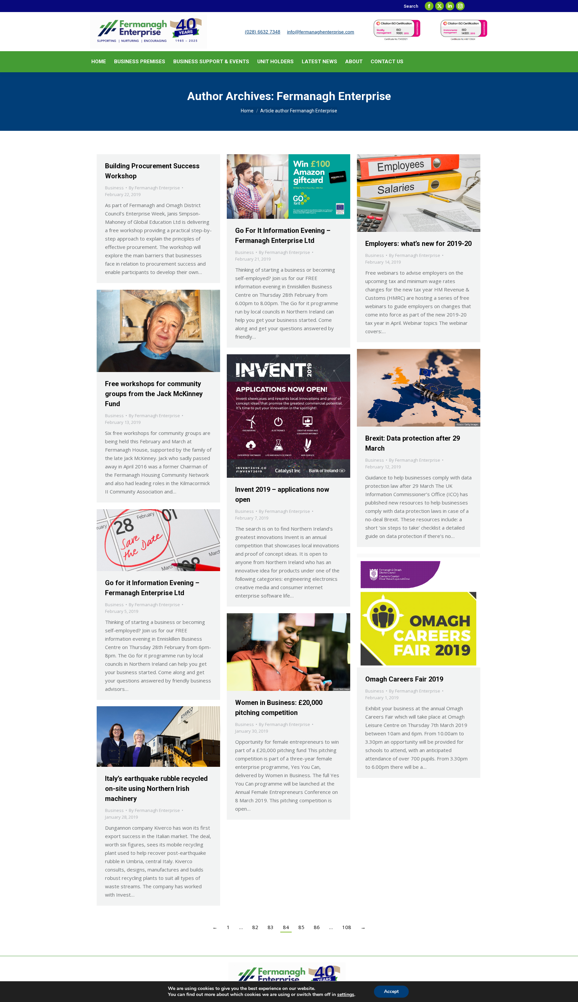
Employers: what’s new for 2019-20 (418, 244)
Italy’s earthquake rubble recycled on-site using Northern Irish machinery (156, 789)
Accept (391, 991)
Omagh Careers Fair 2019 (404, 679)
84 (286, 927)
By (154, 188)
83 (271, 927)
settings (345, 995)
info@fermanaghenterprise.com (320, 31)
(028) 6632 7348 (262, 31)
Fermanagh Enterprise (334, 96)
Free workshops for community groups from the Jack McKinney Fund (154, 394)
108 (346, 927)
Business (114, 188)
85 (301, 927)
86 (317, 927)
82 (255, 927)
